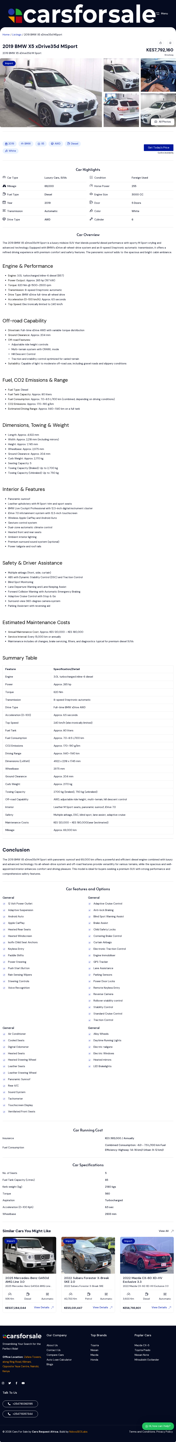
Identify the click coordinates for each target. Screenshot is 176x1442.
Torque (12, 285)
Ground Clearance (18, 335)
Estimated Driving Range (22, 409)
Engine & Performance (28, 266)
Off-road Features (19, 340)
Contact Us (53, 1350)
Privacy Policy (164, 1431)
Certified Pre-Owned (19, 1240)
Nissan (94, 1350)
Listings (16, 34)
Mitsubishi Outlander (147, 1359)
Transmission (16, 290)
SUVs (63, 177)
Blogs (50, 1364)
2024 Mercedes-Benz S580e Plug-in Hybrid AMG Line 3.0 (144, 1279)
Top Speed (14, 304)
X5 (42, 143)
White (12, 151)
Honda (94, 1359)
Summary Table (20, 658)
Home (6, 34)
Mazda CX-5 (142, 1345)
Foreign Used (140, 177)
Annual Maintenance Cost (23, 632)
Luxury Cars (52, 177)
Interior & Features (24, 489)
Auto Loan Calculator (59, 1359)
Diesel (74, 143)
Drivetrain (13, 330)
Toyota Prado (142, 1350)
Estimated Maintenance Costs (36, 622)
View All (164, 1231)
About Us (52, 1345)
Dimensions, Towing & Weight (36, 425)
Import (9, 63)
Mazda (94, 1355)
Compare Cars (55, 1355)
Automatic (51, 211)
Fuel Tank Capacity (19, 394)
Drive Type (14, 294)
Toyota (95, 1345)
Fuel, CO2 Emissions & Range (35, 380)
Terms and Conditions (142, 1431)
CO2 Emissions (17, 404)
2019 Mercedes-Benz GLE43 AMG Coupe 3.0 (85, 1279)
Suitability (14, 363)
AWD (57, 143)
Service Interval (17, 636)
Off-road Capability (25, 321)
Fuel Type (14, 389)
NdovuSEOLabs (78, 1431)
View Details (41, 1307)
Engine (12, 275)
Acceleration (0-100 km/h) (24, 299)
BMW (28, 143)
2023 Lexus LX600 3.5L (22, 1277)
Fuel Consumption (19, 399)
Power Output (16, 280)
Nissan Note (142, 1355)
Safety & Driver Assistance (32, 563)
